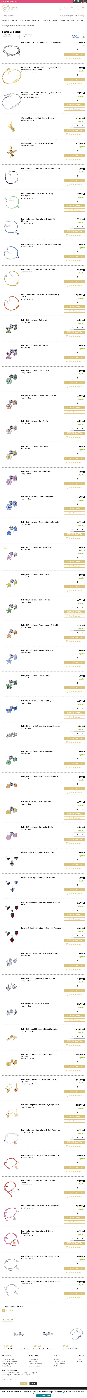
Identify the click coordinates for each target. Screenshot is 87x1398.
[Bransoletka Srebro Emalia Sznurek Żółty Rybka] (11, 278)
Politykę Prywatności (64, 1393)
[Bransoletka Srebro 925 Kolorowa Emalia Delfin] (76, 1334)
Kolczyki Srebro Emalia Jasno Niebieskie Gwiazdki (40, 522)
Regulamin (71, 20)
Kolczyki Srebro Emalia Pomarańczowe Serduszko (40, 777)
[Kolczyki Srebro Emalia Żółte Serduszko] (11, 810)
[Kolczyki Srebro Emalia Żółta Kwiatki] (11, 454)
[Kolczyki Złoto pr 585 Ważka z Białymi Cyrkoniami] (11, 1037)
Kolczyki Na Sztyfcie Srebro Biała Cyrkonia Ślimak (39, 953)
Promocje (35, 20)
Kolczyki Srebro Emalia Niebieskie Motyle (36, 701)
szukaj (81, 16)
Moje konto (33, 1355)
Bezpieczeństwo (8, 1359)
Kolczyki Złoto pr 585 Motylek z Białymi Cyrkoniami (40, 1105)
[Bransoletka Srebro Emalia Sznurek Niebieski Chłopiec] (11, 227)
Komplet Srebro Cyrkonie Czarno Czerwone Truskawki (41, 928)
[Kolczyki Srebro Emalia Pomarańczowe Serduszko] (11, 785)
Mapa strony (6, 1366)
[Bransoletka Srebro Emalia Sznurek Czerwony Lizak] (11, 1163)
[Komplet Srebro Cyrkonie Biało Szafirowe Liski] (11, 886)
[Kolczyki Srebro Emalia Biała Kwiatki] (11, 429)
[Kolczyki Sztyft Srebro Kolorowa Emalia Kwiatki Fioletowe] (18, 1334)
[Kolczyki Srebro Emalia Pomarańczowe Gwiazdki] (11, 633)
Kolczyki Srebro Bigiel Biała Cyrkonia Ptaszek (38, 979)
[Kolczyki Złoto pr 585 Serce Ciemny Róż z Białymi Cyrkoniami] (11, 1088)
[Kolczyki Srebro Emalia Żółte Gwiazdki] (11, 583)
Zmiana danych (34, 1366)
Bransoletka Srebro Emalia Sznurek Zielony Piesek (40, 1256)
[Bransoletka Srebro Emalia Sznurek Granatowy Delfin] (11, 177)
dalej (12, 1310)
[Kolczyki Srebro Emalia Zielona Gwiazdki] (11, 608)
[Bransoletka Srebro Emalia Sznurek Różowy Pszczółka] (11, 1239)
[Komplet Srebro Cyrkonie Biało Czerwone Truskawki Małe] (11, 911)
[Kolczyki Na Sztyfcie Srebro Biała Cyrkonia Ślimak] (11, 961)
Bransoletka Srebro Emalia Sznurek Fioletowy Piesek (41, 1282)
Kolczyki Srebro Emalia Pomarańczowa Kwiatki (38, 396)
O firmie (62, 20)
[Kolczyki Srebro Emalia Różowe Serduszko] (11, 835)
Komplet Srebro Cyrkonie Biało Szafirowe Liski (38, 878)
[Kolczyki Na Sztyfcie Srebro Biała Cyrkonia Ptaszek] (11, 734)
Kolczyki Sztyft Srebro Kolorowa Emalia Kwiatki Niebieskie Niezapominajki (46, 1349)
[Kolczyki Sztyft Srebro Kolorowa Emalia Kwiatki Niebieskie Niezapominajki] (47, 1334)
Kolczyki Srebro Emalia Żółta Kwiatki (34, 446)
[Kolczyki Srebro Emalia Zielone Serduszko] (11, 760)
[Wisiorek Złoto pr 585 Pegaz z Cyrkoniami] (11, 151)
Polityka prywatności (9, 1364)
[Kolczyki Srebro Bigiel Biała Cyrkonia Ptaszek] (11, 987)
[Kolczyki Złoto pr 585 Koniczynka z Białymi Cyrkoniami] (11, 1062)
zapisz (24, 1383)
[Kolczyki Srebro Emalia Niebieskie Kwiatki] (11, 505)
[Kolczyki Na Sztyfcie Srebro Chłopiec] (11, 1012)
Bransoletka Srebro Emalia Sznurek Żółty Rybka (38, 270)
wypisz (33, 1383)
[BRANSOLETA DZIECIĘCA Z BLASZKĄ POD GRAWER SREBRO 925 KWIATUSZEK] (11, 101)
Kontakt (80, 20)
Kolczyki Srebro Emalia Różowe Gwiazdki (36, 547)
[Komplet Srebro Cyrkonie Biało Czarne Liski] (11, 861)
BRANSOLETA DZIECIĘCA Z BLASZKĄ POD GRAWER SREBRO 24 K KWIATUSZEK (41, 69)
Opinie (54, 20)
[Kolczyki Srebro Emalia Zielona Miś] (11, 328)
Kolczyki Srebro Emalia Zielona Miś (34, 320)
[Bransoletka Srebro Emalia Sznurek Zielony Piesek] (11, 1264)
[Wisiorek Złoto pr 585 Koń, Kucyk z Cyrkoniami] (11, 126)
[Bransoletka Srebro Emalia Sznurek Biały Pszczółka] (11, 1138)
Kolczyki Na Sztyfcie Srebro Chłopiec (35, 1004)
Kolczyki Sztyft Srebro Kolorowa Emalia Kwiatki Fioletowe (17, 1349)
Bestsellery (8, 1320)
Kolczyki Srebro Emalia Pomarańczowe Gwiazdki (39, 625)
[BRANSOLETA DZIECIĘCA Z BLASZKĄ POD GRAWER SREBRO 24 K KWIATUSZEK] (11, 76)
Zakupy (57, 1355)
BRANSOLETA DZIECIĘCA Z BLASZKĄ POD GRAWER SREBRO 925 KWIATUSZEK (41, 94)
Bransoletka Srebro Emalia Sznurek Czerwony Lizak (40, 1155)
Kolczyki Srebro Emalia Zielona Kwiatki (35, 371)
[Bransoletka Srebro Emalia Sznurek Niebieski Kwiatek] (11, 252)
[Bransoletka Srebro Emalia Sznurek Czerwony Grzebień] (11, 1189)
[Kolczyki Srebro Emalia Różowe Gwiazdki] (11, 555)
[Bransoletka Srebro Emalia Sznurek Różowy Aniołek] (11, 1214)
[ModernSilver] (10, 8)
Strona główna (25, 20)
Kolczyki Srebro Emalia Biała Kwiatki (34, 421)
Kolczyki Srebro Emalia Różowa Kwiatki (36, 472)
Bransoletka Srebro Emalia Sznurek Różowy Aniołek (40, 1206)
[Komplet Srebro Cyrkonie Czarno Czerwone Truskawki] (11, 936)
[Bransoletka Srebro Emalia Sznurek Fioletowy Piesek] (11, 1290)
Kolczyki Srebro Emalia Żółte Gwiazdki (35, 575)
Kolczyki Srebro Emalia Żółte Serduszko (36, 802)
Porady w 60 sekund (9, 20)
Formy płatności (59, 1364)
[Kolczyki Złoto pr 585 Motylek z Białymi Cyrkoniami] (11, 1113)
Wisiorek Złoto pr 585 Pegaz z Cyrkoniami (37, 143)
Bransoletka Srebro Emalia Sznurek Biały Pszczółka (40, 1130)
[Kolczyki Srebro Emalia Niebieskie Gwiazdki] (11, 659)
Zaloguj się (33, 1361)
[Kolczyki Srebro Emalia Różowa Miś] (11, 353)
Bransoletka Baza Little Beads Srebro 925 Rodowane (41, 42)
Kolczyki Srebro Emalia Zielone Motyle (35, 676)
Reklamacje (45, 20)
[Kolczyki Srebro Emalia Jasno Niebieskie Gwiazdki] (11, 530)
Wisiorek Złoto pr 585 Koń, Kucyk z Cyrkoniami (38, 118)
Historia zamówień (35, 1364)
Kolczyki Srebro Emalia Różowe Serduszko (37, 827)
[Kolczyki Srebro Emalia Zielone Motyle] (11, 684)
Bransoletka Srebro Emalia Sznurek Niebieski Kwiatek (41, 244)
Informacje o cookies (9, 1361)
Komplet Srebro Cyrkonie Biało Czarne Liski (37, 852)
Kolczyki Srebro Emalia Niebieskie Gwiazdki (37, 650)
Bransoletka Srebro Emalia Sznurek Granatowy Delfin (40, 169)
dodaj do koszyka (74, 54)
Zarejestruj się (34, 1359)
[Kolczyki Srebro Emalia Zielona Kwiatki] (11, 379)
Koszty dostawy (59, 1361)
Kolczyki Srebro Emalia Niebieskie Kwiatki (37, 497)
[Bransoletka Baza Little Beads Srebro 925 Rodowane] (11, 51)
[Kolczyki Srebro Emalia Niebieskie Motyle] (11, 709)
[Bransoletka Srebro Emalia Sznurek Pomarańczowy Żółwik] (11, 303)
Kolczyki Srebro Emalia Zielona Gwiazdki (36, 600)
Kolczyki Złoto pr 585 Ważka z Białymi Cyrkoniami (39, 1029)
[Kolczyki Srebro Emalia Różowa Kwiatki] (11, 480)
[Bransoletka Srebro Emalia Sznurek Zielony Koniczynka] (11, 202)
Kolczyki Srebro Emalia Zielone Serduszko (37, 751)
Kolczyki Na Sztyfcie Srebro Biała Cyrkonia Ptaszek (40, 726)
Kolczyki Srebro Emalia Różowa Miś (34, 345)
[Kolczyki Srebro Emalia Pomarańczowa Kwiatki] (11, 404)
